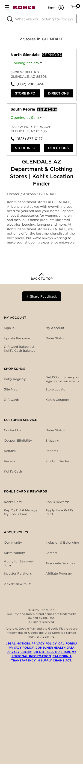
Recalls (9, 461)
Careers (51, 553)
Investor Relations (18, 573)
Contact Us (12, 430)
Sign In (9, 328)
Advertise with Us (17, 584)
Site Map (11, 389)
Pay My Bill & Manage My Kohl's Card (20, 512)
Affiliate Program (58, 573)
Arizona (30, 194)
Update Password (17, 338)
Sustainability (14, 553)
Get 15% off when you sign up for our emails (62, 379)
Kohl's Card (13, 502)
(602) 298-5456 (29, 84)
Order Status (55, 430)
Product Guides (57, 461)
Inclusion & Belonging (62, 542)
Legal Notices (18, 643)
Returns (10, 451)
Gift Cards (12, 399)
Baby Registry (15, 379)
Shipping (52, 440)
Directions (58, 93)
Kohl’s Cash (13, 471)
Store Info (25, 93)
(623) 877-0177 (29, 139)
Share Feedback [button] (43, 296)
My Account (54, 328)
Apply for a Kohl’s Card (59, 512)
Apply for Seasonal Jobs (19, 563)
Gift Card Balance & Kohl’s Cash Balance (19, 349)
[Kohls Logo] (24, 8)
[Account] (61, 7)
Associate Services (60, 563)
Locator (14, 194)
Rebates (51, 451)
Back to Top (42, 278)
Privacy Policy (44, 643)
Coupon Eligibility (18, 440)
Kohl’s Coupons (57, 399)
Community (13, 542)
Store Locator (56, 389)
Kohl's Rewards (57, 502)
